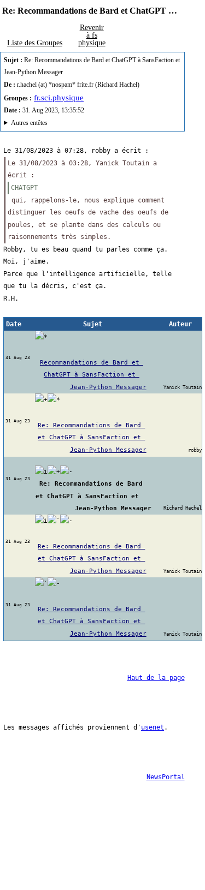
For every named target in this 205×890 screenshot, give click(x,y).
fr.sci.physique (59, 97)
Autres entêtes (29, 123)
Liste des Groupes (34, 42)
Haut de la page (156, 678)
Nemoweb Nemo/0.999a (87, 124)
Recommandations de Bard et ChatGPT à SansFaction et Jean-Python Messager (93, 374)
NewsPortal (166, 777)
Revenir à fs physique (92, 35)
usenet (152, 727)
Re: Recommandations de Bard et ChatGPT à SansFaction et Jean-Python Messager (92, 437)
